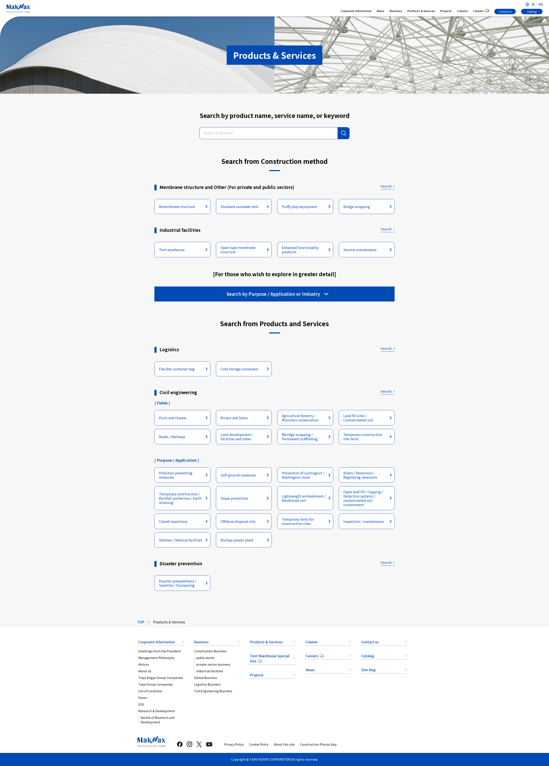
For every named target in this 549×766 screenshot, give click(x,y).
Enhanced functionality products (300, 249)
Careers (478, 11)
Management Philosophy (156, 658)
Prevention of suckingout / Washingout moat (303, 475)
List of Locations (150, 691)
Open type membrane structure (237, 249)
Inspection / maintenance (363, 521)
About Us (144, 671)
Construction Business (210, 651)
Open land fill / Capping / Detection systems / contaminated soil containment (363, 498)
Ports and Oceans (172, 417)
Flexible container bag (177, 368)
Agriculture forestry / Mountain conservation (300, 417)
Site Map (368, 669)
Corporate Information (356, 11)
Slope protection (234, 498)
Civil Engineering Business (213, 691)
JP (533, 4)
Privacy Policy (234, 744)
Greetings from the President (159, 651)
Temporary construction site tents (362, 436)
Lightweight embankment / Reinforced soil (304, 498)
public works (205, 658)
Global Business (205, 678)
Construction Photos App (318, 744)
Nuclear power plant (236, 540)
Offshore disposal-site (237, 521)
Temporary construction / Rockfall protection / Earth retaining (180, 498)
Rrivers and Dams (234, 417)
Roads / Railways (172, 436)
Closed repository (173, 521)
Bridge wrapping (356, 206)
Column (462, 11)
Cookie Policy (258, 744)
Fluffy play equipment (299, 206)
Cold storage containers (239, 368)
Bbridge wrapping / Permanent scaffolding (300, 436)
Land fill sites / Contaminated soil (358, 417)
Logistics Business (207, 684)
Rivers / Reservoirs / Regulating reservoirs (360, 475)
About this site (284, 744)
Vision (142, 697)
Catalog (532, 11)
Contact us (505, 11)
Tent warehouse (172, 249)
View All (386, 186)
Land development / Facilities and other (236, 436)
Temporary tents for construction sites (298, 521)
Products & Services (421, 11)
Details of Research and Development (157, 719)
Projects (446, 11)
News (380, 11)
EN (540, 4)
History (143, 664)
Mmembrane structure (177, 206)
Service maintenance (360, 249)
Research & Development (156, 711)
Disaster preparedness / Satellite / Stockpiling (177, 583)
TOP (140, 621)
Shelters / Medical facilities (180, 540)
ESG (141, 704)
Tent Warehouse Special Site (269, 658)
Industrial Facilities (209, 671)
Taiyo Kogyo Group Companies (160, 678)
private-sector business (213, 664)
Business (396, 11)
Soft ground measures (238, 475)
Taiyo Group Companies (155, 684)
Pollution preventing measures (175, 475)
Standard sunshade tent (239, 206)
